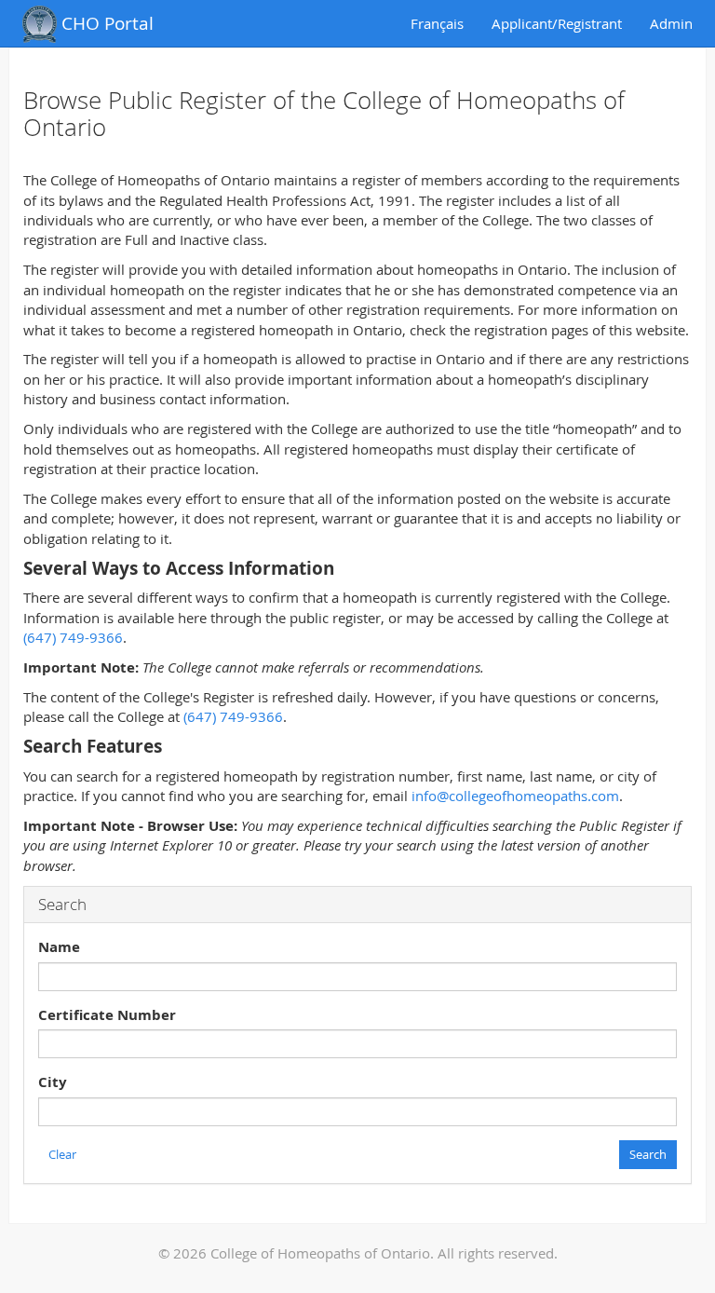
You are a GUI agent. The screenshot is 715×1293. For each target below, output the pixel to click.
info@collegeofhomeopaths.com (515, 795)
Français (437, 23)
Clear (62, 1154)
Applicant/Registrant (557, 23)
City (52, 1082)
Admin (671, 23)
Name (59, 947)
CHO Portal (105, 23)
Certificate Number (107, 1015)
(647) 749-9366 (73, 637)
